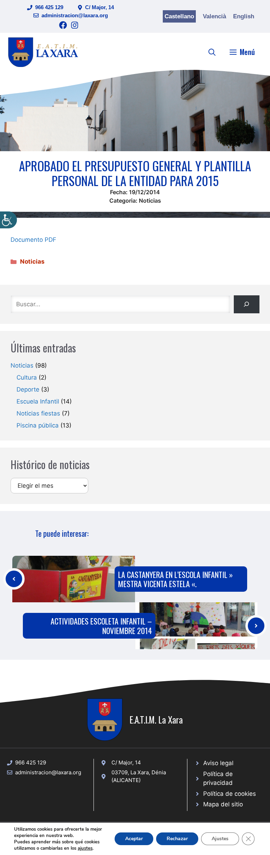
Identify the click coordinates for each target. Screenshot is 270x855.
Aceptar (134, 838)
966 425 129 (49, 7)
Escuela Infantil (38, 401)
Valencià (214, 16)
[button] (212, 51)
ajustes (85, 848)
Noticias (150, 200)
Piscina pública (38, 425)
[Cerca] (246, 304)
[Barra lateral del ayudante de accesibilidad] (8, 219)
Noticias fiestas (38, 413)
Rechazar (177, 838)
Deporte (28, 389)
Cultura (27, 377)
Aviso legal (218, 763)
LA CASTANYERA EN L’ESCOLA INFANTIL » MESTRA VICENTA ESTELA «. (175, 579)
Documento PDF (33, 239)
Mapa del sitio (223, 804)
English (243, 16)
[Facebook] (63, 25)
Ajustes (220, 838)
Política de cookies (229, 793)
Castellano (179, 16)
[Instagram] (75, 25)
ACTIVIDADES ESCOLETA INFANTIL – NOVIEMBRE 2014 (101, 625)
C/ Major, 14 (99, 7)
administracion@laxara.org (74, 15)
